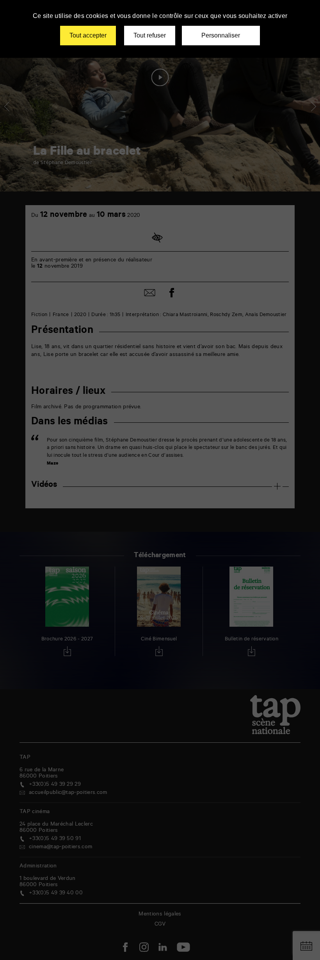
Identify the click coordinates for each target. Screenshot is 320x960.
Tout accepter (88, 35)
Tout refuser (149, 35)
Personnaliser (220, 35)
